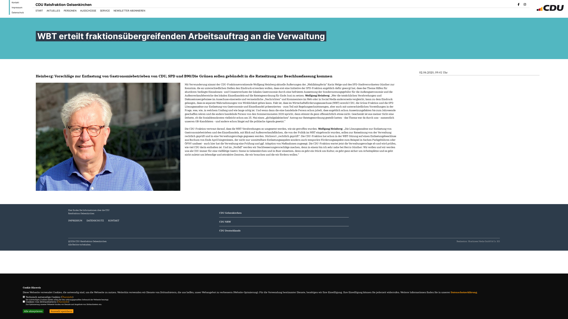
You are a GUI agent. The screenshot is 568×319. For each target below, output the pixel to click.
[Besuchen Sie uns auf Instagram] (525, 4)
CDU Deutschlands (230, 230)
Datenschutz (18, 12)
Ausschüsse (88, 10)
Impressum (17, 7)
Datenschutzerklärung (464, 292)
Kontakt (15, 2)
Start (39, 10)
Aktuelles (53, 10)
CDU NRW (225, 221)
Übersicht (67, 297)
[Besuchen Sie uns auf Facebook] (519, 4)
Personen (70, 10)
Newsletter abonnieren (129, 10)
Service (105, 10)
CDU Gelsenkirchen (230, 212)
